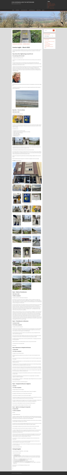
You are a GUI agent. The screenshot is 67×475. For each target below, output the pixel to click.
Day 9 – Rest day (47, 43)
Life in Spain (49, 2)
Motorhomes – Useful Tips (51, 3)
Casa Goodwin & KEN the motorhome (23, 2)
